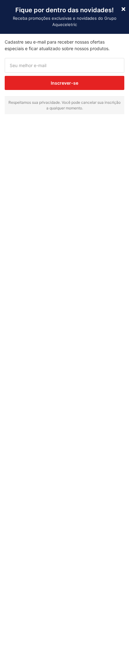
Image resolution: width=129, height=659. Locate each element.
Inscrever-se (64, 83)
